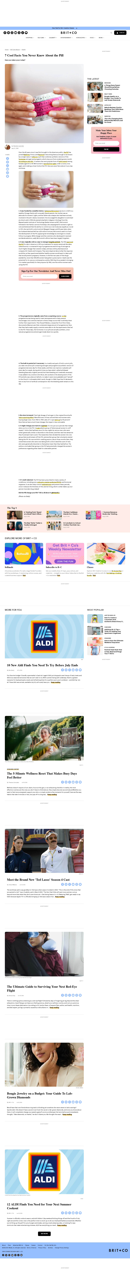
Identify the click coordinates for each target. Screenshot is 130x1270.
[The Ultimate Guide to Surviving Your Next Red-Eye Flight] (44, 954)
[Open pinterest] (8, 32)
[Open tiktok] (22, 32)
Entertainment (66, 37)
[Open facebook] (5, 32)
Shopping (29, 37)
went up (57, 420)
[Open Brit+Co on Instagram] (9, 1255)
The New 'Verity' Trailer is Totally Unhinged (33, 524)
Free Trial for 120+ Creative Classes (63, 28)
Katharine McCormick (51, 211)
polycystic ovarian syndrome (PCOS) (49, 482)
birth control (62, 161)
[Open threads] (19, 32)
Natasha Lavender (18, 146)
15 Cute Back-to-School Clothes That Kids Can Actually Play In (71, 524)
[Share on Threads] (7, 172)
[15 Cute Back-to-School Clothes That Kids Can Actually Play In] (54, 526)
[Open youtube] (15, 32)
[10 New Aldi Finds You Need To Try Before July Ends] (44, 636)
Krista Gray (12, 995)
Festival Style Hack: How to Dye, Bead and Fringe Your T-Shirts (113, 652)
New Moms (107, 83)
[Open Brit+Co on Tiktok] (18, 1255)
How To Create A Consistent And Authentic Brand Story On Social (114, 620)
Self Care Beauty (15, 49)
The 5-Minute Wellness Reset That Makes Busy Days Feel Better (42, 775)
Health (24, 49)
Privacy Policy (42, 1248)
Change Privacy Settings (62, 1248)
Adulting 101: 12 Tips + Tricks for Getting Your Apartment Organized (112, 631)
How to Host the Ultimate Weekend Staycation (113, 641)
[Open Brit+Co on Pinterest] (6, 1255)
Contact (40, 1245)
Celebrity (52, 37)
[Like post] (7, 176)
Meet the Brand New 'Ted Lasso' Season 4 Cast (38, 880)
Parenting (107, 116)
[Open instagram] (12, 32)
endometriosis (46, 484)
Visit (24, 575)
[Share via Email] (7, 169)
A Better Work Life (109, 615)
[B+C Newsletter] (65, 553)
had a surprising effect (26, 417)
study (38, 428)
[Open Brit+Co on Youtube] (12, 1255)
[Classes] (106, 553)
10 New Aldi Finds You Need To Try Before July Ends (42, 665)
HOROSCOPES (80, 37)
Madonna (26, 155)
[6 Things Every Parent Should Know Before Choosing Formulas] (95, 86)
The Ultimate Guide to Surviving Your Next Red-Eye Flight (42, 988)
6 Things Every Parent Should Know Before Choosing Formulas (112, 87)
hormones (22, 159)
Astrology (107, 105)
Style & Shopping (109, 647)
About (4, 1245)
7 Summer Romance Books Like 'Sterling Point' (110, 513)
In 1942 (64, 316)
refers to (35, 157)
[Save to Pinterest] (7, 162)
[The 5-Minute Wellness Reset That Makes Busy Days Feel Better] (44, 738)
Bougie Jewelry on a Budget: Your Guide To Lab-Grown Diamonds (112, 98)
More (101, 37)
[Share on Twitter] (7, 165)
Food (92, 37)
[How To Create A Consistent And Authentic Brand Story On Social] (95, 618)
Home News (107, 627)
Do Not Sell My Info (50, 1245)
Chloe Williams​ (13, 885)
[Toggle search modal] (111, 32)
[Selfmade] (24, 553)
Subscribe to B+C (54, 567)
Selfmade (9, 567)
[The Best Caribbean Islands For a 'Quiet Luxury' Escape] (54, 515)
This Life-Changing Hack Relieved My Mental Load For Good (113, 120)
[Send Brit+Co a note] (26, 32)
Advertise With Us (18, 1245)
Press (9, 1245)
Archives (50, 1248)
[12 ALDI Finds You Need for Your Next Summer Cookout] (44, 1171)
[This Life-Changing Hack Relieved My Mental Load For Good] (95, 119)
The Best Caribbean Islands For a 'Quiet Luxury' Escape (70, 513)
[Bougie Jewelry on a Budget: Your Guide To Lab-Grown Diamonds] (95, 97)
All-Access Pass (117, 571)
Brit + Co (11, 1102)
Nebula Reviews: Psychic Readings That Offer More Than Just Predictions (113, 109)
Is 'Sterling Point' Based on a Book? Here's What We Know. (32, 513)
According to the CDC (26, 161)
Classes (90, 567)
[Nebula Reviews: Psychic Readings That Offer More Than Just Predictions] (95, 108)
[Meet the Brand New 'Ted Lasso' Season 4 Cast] (44, 851)
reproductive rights (49, 164)
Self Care (41, 37)
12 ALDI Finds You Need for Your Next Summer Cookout (39, 1206)
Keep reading (55, 682)
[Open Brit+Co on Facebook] (3, 1255)
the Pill (66, 152)
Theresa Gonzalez (14, 782)
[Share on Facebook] (7, 158)
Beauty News (108, 94)
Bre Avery (11, 670)
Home (6, 49)
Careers (33, 1245)
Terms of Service (31, 1248)
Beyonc (41, 155)
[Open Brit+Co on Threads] (15, 1255)
